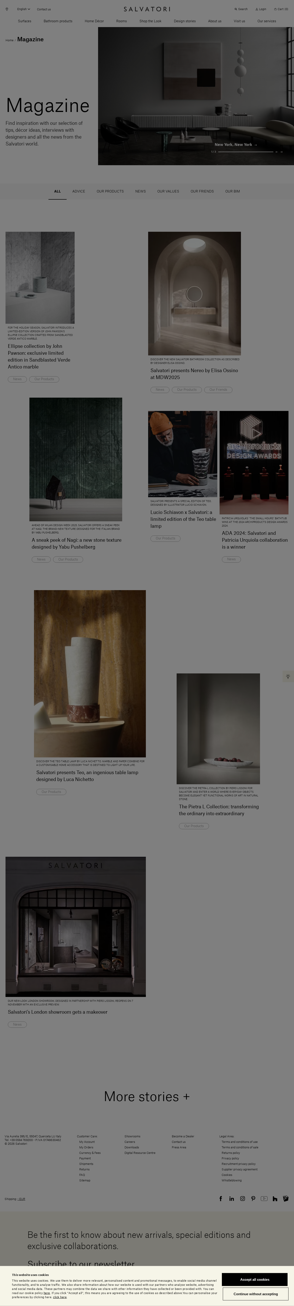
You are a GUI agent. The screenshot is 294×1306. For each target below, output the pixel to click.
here (47, 1293)
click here (60, 1297)
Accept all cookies (254, 1279)
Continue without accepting (256, 1294)
